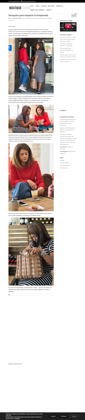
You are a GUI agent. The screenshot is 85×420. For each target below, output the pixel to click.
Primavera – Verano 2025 (47, 6)
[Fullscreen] (75, 30)
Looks (34, 18)
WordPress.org (63, 168)
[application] (68, 26)
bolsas (22, 18)
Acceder (62, 160)
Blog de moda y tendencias (37, 10)
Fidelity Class (59, 6)
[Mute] (73, 30)
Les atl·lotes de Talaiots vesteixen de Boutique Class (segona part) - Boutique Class (67, 136)
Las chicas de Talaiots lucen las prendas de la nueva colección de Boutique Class (67, 142)
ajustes (17, 418)
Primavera (39, 18)
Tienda (37, 6)
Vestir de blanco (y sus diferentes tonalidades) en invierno (66, 50)
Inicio (32, 6)
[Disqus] (31, 386)
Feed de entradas (64, 163)
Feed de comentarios (65, 165)
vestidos (48, 18)
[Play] (62, 30)
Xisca (11, 18)
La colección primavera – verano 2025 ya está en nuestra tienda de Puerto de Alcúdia (68, 39)
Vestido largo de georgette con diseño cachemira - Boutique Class (68, 121)
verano (44, 18)
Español (49, 10)
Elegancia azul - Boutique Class (67, 128)
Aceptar (53, 416)
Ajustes (74, 416)
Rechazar (63, 416)
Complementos (28, 18)
